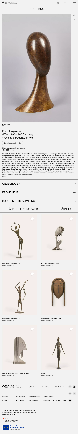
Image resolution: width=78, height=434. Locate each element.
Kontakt (5, 400)
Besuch (5, 397)
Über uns (60, 387)
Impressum (20, 400)
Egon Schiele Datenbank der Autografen (58, 400)
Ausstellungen (48, 397)
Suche (32, 387)
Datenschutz (34, 400)
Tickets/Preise (34, 397)
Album (46, 387)
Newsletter (20, 397)
